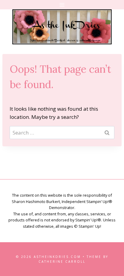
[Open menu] (62, 4)
